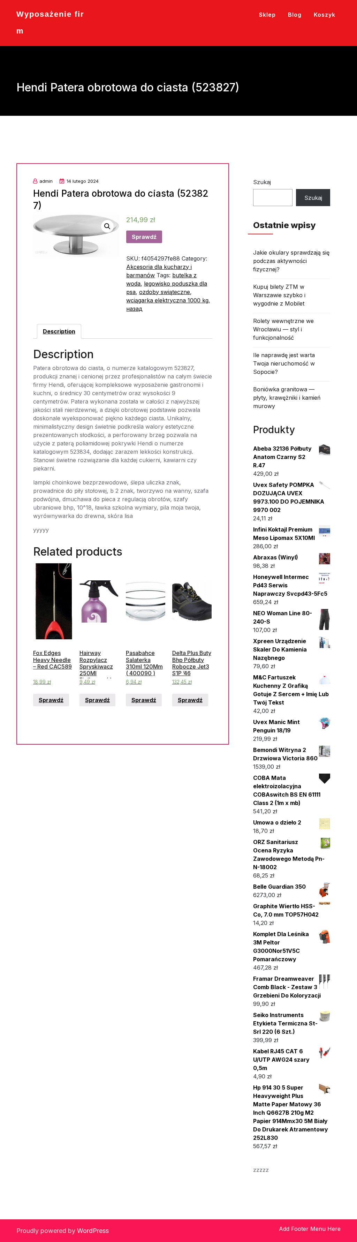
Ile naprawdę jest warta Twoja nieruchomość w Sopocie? (284, 363)
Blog (295, 14)
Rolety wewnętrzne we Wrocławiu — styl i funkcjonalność (283, 329)
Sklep (267, 14)
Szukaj (262, 182)
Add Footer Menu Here (310, 1228)
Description (59, 331)
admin (46, 181)
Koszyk (324, 14)
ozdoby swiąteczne (164, 291)
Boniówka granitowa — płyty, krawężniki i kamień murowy (286, 397)
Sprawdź (144, 236)
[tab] (59, 331)
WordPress (93, 1230)
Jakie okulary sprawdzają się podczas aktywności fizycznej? (291, 261)
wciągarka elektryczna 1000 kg (167, 300)
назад (134, 308)
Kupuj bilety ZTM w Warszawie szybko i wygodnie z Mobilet (279, 295)
